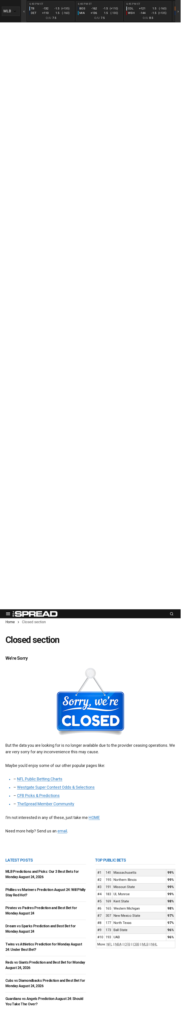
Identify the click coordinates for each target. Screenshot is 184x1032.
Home (10, 622)
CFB (127, 944)
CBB (136, 944)
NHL (154, 944)
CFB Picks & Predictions (38, 795)
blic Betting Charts (46, 779)
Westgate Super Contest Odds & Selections (56, 787)
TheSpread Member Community (45, 803)
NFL (109, 944)
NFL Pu (23, 779)
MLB (145, 944)
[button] (8, 613)
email (62, 831)
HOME (94, 817)
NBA (118, 944)
